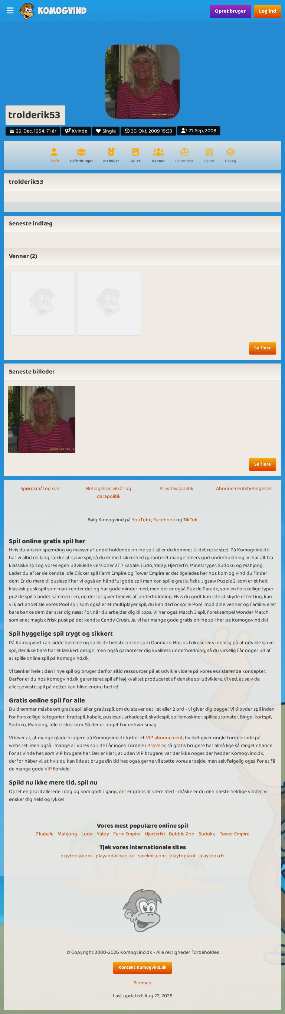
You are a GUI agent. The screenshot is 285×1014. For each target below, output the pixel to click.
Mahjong (67, 834)
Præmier (156, 745)
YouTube (141, 520)
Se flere (262, 348)
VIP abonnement (164, 738)
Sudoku (207, 834)
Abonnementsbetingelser (244, 489)
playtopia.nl (182, 856)
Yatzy (103, 834)
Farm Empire (127, 834)
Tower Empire (234, 834)
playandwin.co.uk (115, 856)
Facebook (164, 520)
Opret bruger (230, 11)
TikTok (190, 520)
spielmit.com (152, 856)
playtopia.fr (212, 856)
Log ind (267, 11)
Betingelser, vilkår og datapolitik (108, 493)
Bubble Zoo (181, 834)
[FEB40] (42, 303)
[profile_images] (41, 419)
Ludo (87, 834)
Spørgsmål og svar (40, 489)
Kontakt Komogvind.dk (142, 967)
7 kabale (44, 834)
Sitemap (142, 983)
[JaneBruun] (109, 303)
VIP (48, 769)
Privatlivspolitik (176, 489)
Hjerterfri (155, 834)
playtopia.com (76, 856)
